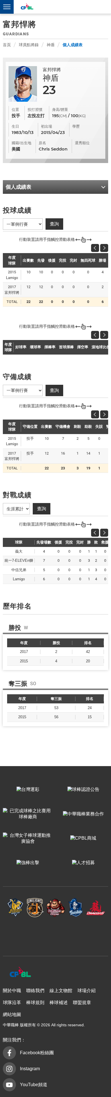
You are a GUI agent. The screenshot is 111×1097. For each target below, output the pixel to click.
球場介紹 (86, 990)
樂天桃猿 (55, 907)
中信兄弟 (15, 907)
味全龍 (95, 907)
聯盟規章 (82, 1002)
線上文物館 (61, 990)
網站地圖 (12, 1014)
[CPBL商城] (83, 838)
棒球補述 (59, 1002)
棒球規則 (35, 1002)
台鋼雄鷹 (55, 934)
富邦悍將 (75, 907)
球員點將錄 (29, 44)
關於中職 (12, 990)
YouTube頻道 (33, 1084)
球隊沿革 (12, 1002)
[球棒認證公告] (83, 789)
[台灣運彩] (28, 789)
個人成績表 (73, 44)
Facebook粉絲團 (37, 1052)
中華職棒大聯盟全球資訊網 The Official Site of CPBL (26, 7)
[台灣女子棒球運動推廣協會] (28, 838)
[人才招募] (83, 863)
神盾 (51, 44)
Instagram (30, 1068)
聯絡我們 (35, 990)
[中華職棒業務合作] (83, 814)
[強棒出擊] (28, 863)
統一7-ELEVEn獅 (35, 907)
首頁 (7, 44)
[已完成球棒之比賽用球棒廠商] (28, 814)
